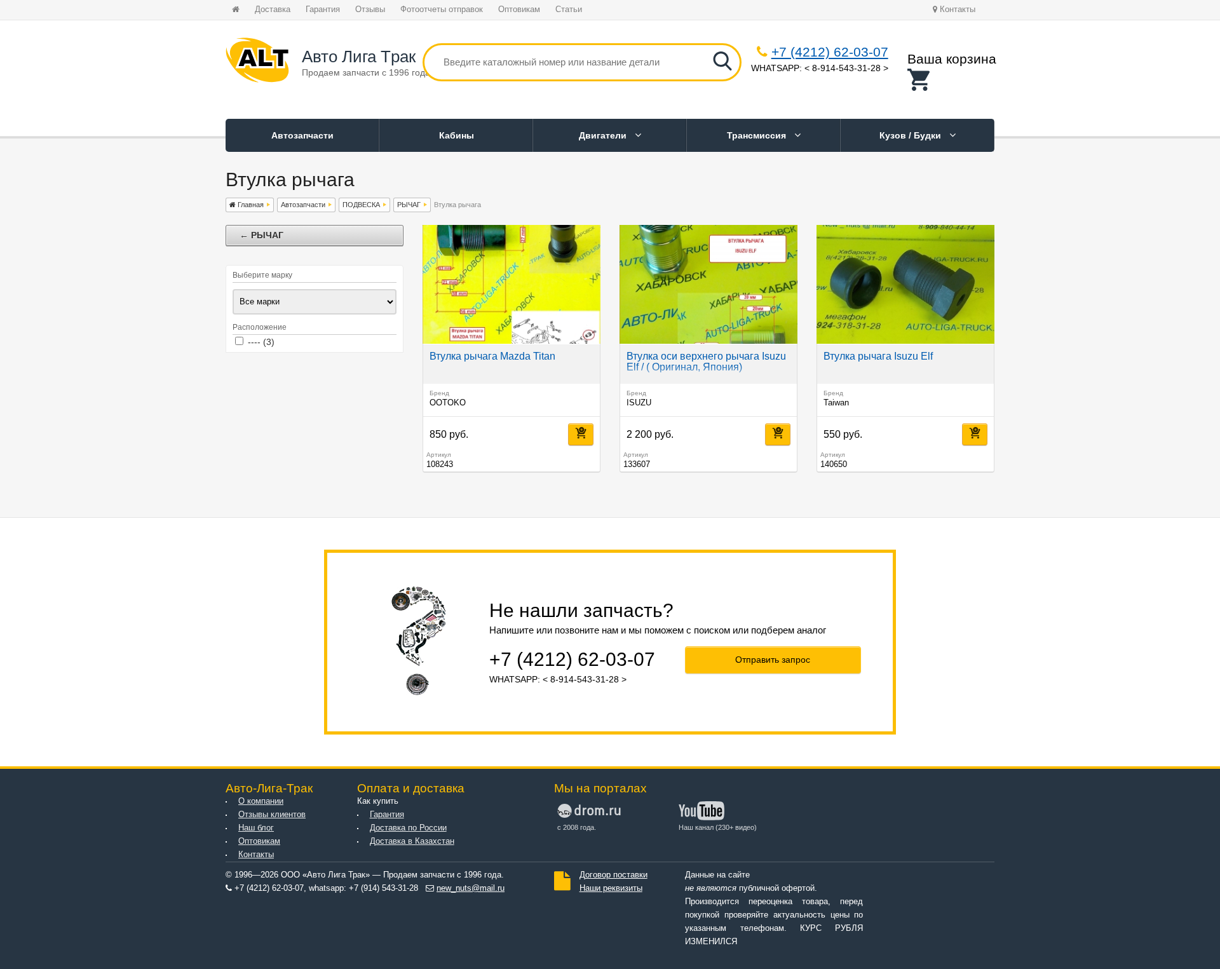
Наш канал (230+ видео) (718, 827)
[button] (951, 80)
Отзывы (370, 9)
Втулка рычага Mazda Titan (492, 356)
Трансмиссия (758, 135)
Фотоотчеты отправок (441, 9)
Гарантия (323, 9)
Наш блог (256, 827)
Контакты (956, 9)
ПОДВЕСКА (361, 204)
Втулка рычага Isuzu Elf (878, 356)
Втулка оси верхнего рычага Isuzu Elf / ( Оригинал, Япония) (706, 362)
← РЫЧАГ (261, 235)
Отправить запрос (772, 659)
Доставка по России (408, 827)
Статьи (568, 9)
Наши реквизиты (611, 888)
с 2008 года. (576, 827)
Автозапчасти (302, 135)
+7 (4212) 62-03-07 (829, 51)
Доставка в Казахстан (412, 841)
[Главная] (257, 62)
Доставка (272, 9)
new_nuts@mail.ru (471, 888)
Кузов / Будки (911, 135)
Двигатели (604, 135)
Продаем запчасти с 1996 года (366, 72)
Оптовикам (519, 9)
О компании (260, 801)
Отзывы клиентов (272, 814)
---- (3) (261, 342)
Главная (250, 204)
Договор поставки (613, 875)
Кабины (456, 135)
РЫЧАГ (409, 204)
